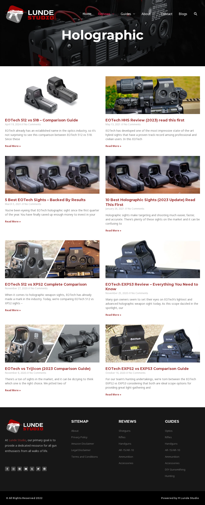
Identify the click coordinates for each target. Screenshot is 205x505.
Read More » (13, 146)
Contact (166, 14)
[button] (196, 14)
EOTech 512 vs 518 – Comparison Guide (41, 120)
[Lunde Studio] (30, 13)
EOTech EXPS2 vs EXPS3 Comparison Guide (147, 369)
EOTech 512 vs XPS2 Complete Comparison (46, 284)
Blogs (183, 14)
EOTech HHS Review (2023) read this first (145, 120)
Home (87, 14)
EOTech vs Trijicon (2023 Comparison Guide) (47, 369)
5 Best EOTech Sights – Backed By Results (45, 200)
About (146, 14)
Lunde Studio (17, 440)
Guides (126, 14)
